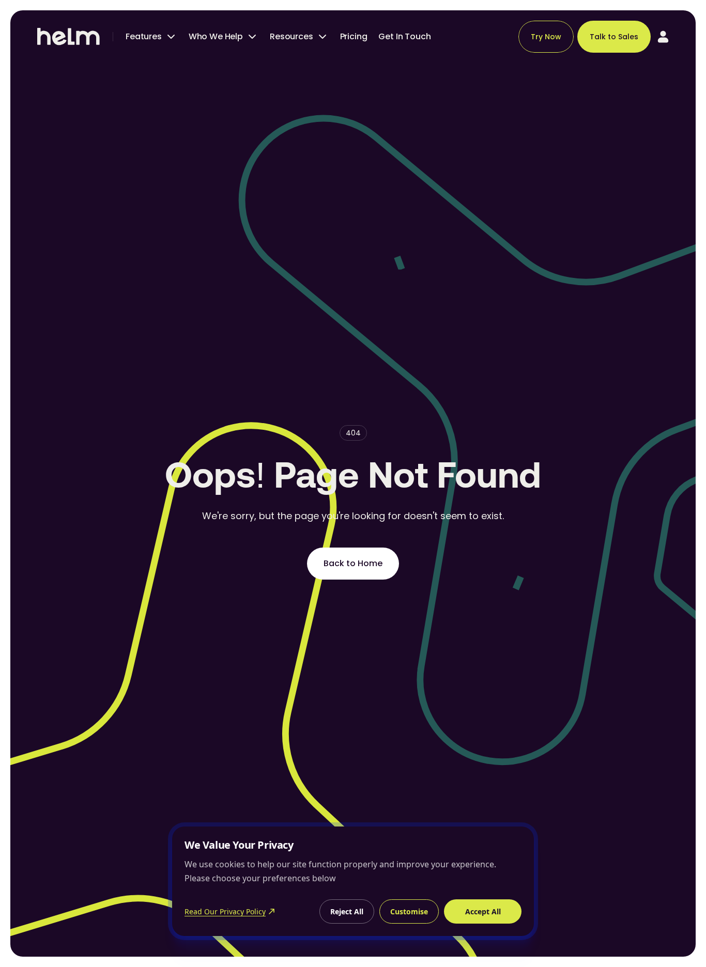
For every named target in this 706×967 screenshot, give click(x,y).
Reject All (346, 911)
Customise (409, 911)
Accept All (483, 911)
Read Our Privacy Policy (225, 911)
